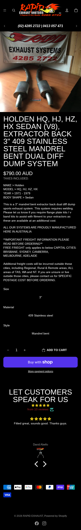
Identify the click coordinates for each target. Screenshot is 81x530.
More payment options (40, 371)
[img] (40, 405)
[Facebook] (36, 523)
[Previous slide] (4, 26)
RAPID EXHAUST (33, 515)
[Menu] (5, 10)
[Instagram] (44, 523)
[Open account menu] (66, 10)
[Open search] (13, 10)
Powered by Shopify (55, 515)
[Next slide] (76, 26)
